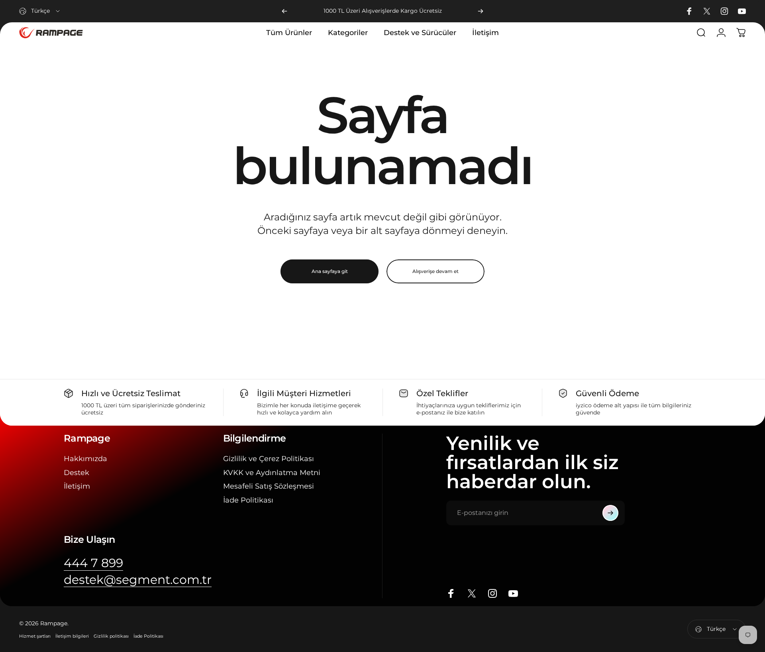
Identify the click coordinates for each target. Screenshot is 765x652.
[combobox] (40, 11)
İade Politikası (248, 500)
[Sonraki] (480, 11)
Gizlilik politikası (111, 636)
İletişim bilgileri (72, 636)
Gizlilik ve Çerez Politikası (268, 458)
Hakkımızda (85, 458)
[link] (93, 563)
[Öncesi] (284, 11)
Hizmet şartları (35, 636)
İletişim (77, 486)
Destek (76, 472)
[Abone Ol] (610, 513)
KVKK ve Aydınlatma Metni (271, 472)
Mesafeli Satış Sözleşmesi (268, 486)
